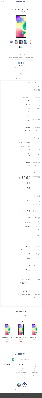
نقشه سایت (35, 366)
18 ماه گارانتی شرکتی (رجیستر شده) (21, 67)
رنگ (21, 61)
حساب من (21, 366)
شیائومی (18, 11)
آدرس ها (21, 370)
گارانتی (21, 65)
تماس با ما (35, 368)
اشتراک (13, 359)
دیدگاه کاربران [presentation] (18, 78)
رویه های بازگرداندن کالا (35, 378)
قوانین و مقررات (35, 377)
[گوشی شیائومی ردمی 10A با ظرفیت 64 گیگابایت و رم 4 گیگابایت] (7, 329)
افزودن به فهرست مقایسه (20, 54)
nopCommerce (23, 394)
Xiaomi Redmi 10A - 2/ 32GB (35, 337)
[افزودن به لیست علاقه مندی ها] (21, 73)
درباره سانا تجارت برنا (34, 375)
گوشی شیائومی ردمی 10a (21, 315)
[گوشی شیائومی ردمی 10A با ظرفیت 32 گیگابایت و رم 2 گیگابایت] (34, 329)
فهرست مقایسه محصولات (21, 374)
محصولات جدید (35, 372)
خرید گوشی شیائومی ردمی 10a (13, 314)
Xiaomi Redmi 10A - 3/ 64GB (21, 337)
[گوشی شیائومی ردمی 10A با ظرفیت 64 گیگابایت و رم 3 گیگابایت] (21, 329)
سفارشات (21, 368)
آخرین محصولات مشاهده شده (21, 372)
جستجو (35, 370)
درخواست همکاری (7, 366)
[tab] (24, 78)
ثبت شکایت (21, 380)
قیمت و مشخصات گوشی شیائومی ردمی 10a (28, 314)
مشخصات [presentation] (24, 78)
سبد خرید (21, 376)
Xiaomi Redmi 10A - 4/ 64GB (7, 337)
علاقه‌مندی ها (21, 378)
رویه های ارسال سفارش (35, 380)
